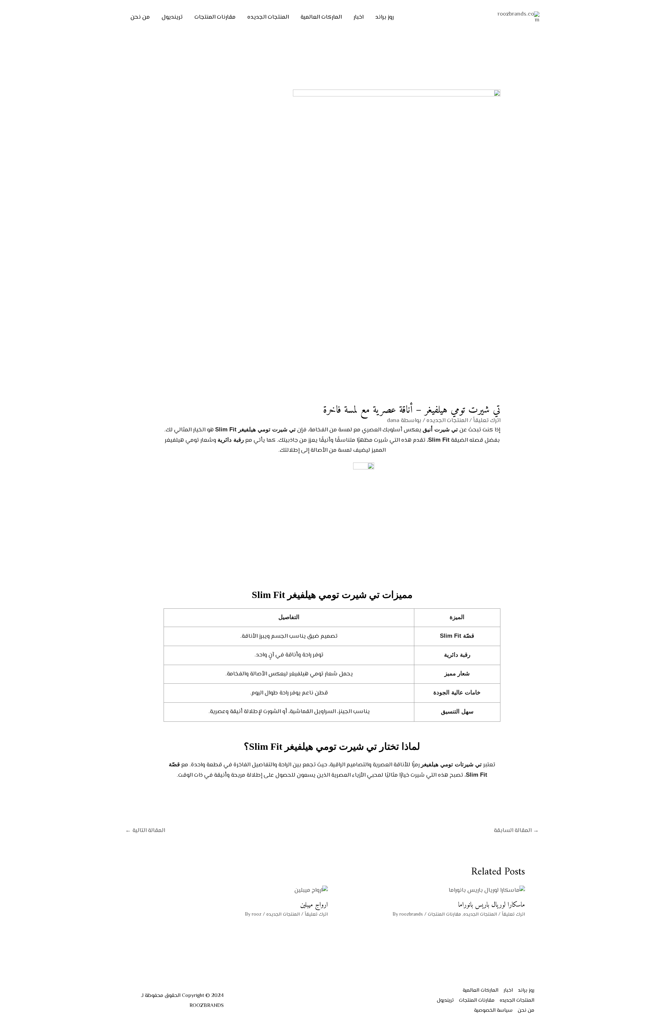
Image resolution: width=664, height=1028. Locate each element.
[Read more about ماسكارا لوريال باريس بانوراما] (487, 890)
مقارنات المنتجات (215, 17)
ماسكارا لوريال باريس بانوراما (491, 905)
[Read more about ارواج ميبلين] (311, 890)
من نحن (140, 17)
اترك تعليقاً (486, 420)
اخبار (358, 17)
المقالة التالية (145, 830)
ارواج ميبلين (314, 905)
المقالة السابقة (516, 830)
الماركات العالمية (321, 17)
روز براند (384, 17)
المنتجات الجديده (268, 17)
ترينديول (172, 17)
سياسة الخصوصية (493, 1011)
